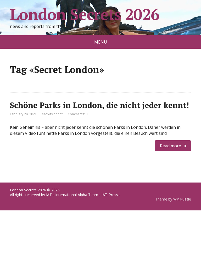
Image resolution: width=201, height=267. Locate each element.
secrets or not (52, 114)
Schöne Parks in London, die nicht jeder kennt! (99, 105)
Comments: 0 (77, 114)
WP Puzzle (182, 199)
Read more (170, 146)
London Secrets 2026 (84, 14)
